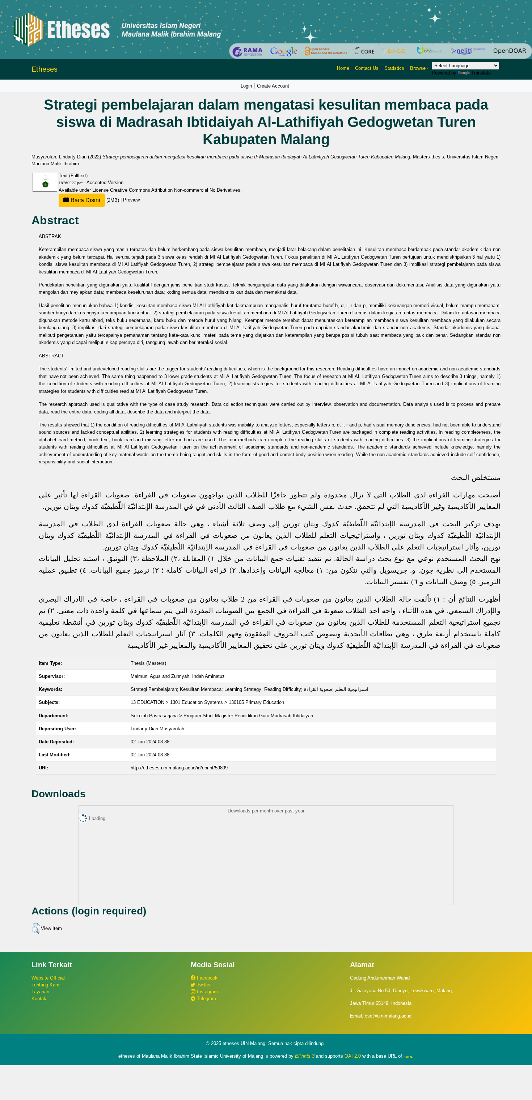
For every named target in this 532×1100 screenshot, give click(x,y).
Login (246, 86)
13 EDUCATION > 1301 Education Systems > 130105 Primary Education (207, 702)
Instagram (206, 991)
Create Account (273, 86)
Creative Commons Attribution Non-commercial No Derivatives (175, 190)
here (408, 1056)
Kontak (38, 998)
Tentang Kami (45, 985)
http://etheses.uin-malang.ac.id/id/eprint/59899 (179, 767)
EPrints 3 (304, 1056)
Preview (131, 200)
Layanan (40, 991)
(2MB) (95, 200)
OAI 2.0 (353, 1056)
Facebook (206, 978)
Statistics (394, 68)
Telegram (205, 998)
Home (343, 68)
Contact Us (367, 68)
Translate (481, 73)
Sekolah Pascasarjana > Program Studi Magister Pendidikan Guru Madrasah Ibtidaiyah (222, 715)
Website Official (48, 978)
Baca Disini (84, 200)
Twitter (203, 985)
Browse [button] (418, 68)
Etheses (44, 69)
